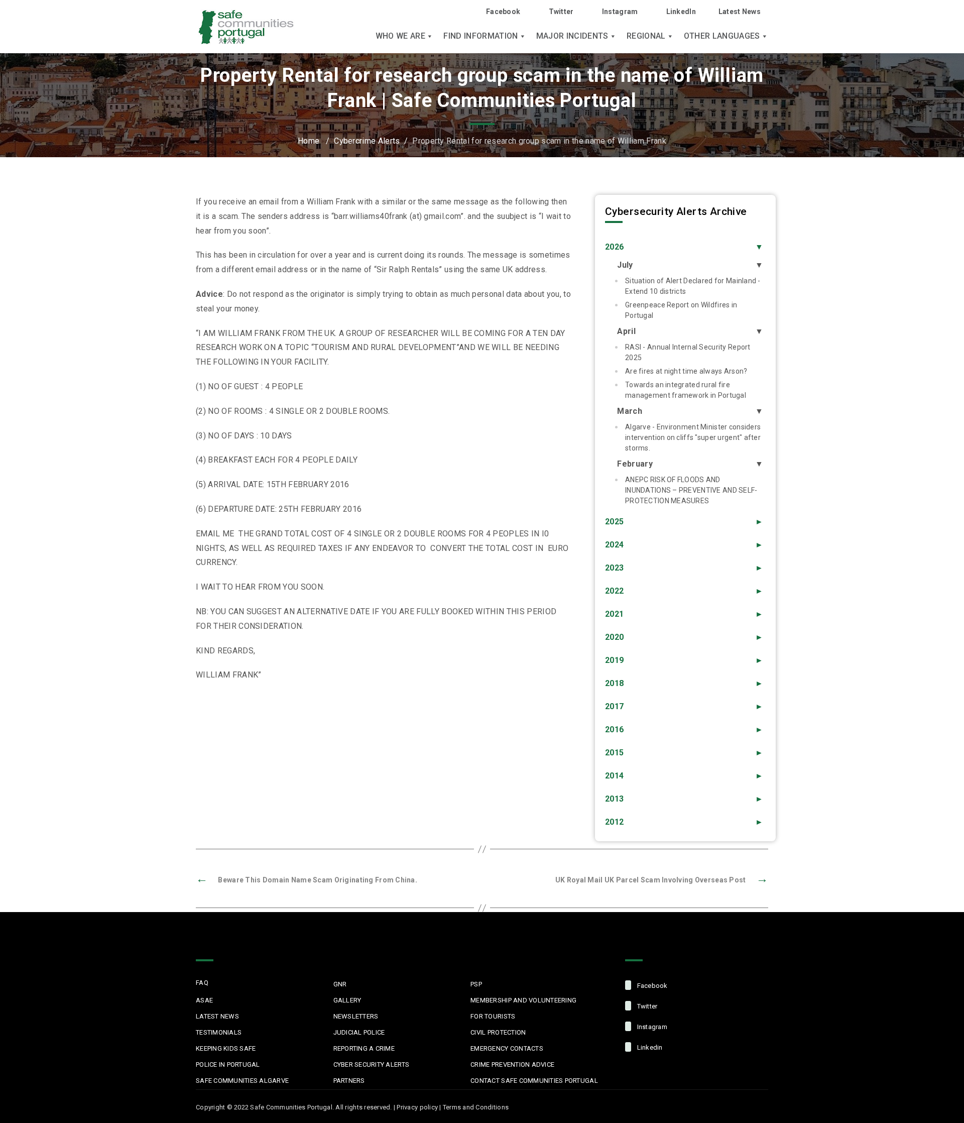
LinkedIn (681, 12)
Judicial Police (359, 1032)
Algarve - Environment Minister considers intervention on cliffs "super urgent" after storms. (693, 437)
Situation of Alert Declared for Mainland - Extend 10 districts (693, 286)
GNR (340, 984)
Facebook (503, 12)
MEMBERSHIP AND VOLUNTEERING (523, 1000)
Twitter (561, 12)
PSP (476, 984)
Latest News (739, 12)
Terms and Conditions (476, 1107)
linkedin (648, 1047)
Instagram (620, 12)
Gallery (347, 1000)
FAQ (202, 982)
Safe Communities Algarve (242, 1080)
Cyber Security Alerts (371, 1064)
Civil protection (498, 1032)
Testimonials (219, 1032)
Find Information (480, 36)
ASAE (204, 1000)
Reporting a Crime (364, 1048)
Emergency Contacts (506, 1048)
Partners (349, 1080)
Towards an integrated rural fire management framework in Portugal (685, 390)
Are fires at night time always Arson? (686, 371)
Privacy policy (417, 1107)
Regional (646, 36)
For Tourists (492, 1016)
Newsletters (356, 1016)
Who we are (400, 36)
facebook (651, 985)
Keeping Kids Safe (226, 1048)
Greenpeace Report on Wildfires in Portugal (681, 310)
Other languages (722, 36)
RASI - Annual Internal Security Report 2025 (688, 352)
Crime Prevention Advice (512, 1064)
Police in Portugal (228, 1064)
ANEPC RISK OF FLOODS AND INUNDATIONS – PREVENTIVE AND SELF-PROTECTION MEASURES (691, 490)
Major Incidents (572, 36)
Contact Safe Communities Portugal (534, 1080)
